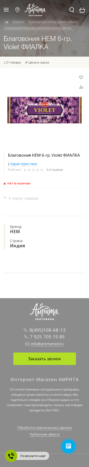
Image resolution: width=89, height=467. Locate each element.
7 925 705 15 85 (47, 336)
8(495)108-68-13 (47, 330)
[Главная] (7, 22)
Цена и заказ (38, 62)
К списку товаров (23, 198)
